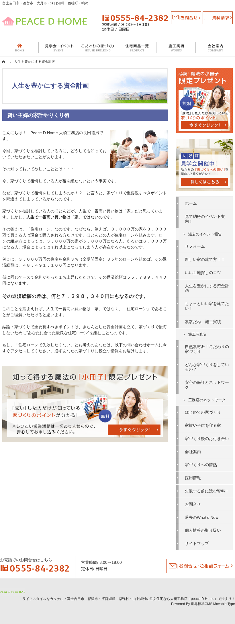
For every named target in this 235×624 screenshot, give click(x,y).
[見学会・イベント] (58, 47)
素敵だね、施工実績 (203, 321)
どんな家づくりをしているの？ (207, 367)
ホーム (191, 203)
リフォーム (195, 246)
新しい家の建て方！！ (205, 259)
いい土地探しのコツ (203, 272)
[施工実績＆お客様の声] (176, 47)
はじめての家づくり (203, 412)
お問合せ (193, 504)
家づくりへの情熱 (201, 464)
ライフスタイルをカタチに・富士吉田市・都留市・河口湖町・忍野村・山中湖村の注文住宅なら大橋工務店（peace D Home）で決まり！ (128, 599)
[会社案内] (215, 47)
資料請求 (218, 17)
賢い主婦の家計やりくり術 (38, 115)
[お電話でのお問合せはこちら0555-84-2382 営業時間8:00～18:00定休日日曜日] (135, 22)
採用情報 (193, 478)
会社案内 (193, 451)
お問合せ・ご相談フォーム (200, 566)
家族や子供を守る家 (203, 425)
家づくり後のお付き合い (207, 438)
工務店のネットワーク (207, 400)
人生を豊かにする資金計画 (207, 288)
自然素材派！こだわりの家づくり (207, 349)
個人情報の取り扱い (203, 530)
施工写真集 (197, 334)
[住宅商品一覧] (136, 47)
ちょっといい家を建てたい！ (207, 306)
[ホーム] (19, 47)
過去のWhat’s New (201, 517)
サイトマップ (197, 543)
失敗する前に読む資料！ (207, 491)
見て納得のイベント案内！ (205, 219)
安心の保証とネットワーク (207, 385)
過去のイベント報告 (205, 234)
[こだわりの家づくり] (97, 47)
